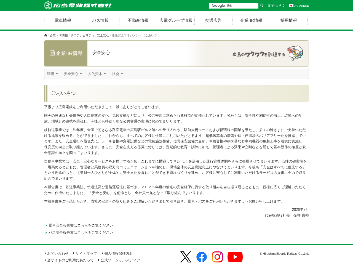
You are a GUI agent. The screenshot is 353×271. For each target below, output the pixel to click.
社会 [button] (116, 74)
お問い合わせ (58, 253)
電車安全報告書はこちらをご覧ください (81, 225)
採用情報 (288, 20)
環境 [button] (51, 74)
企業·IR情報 (251, 20)
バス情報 (100, 20)
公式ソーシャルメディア (120, 260)
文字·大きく (276, 5)
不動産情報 (138, 20)
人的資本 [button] (95, 74)
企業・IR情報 (59, 35)
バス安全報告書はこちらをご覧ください (81, 232)
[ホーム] (45, 35)
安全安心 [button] (71, 74)
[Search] (261, 6)
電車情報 (63, 20)
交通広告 (213, 20)
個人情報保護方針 (118, 253)
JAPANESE (301, 5)
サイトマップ (86, 253)
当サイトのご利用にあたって (70, 260)
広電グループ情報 (175, 20)
